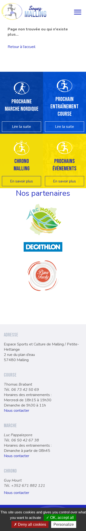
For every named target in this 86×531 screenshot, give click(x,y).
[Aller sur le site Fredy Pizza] (43, 293)
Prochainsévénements (64, 165)
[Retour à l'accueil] (24, 11)
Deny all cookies (31, 524)
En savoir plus (21, 181)
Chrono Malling (22, 165)
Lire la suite (21, 126)
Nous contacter (16, 410)
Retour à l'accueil (21, 46)
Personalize (64, 524)
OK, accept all (61, 518)
